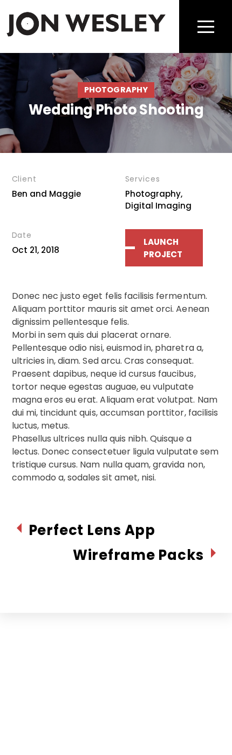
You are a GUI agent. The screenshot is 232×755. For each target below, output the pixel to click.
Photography (116, 89)
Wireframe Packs (138, 555)
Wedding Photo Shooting (116, 109)
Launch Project (163, 247)
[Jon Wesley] (86, 33)
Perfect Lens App (92, 530)
